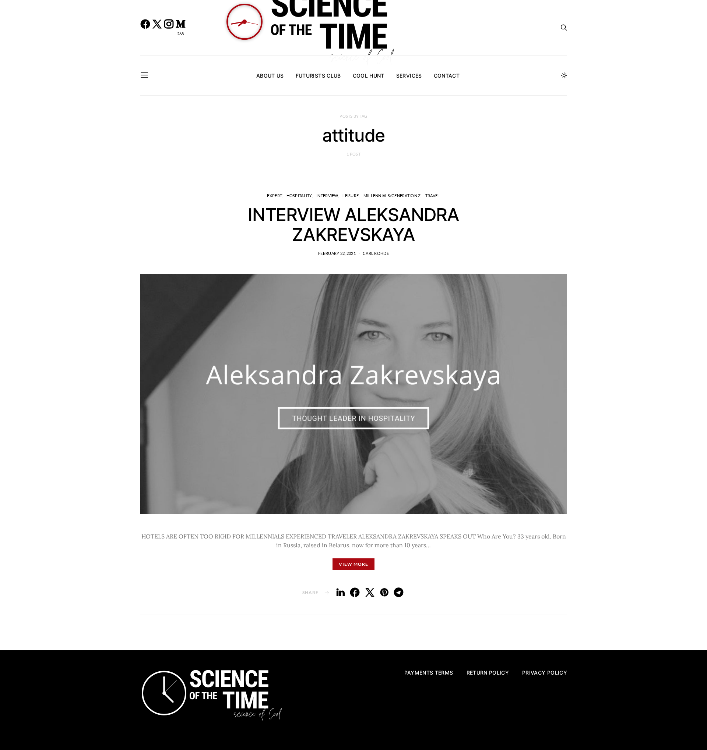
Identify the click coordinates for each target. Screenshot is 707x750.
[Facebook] (145, 27)
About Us (270, 75)
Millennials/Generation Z (392, 195)
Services (409, 75)
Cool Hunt (368, 75)
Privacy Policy (544, 672)
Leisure (350, 195)
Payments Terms (428, 672)
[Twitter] (157, 27)
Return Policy (488, 672)
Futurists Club (318, 75)
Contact (447, 75)
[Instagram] (168, 27)
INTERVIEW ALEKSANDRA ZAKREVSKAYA (353, 224)
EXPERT (274, 195)
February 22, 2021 (337, 253)
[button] (564, 75)
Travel (432, 195)
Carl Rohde (376, 253)
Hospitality (299, 195)
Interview (327, 195)
